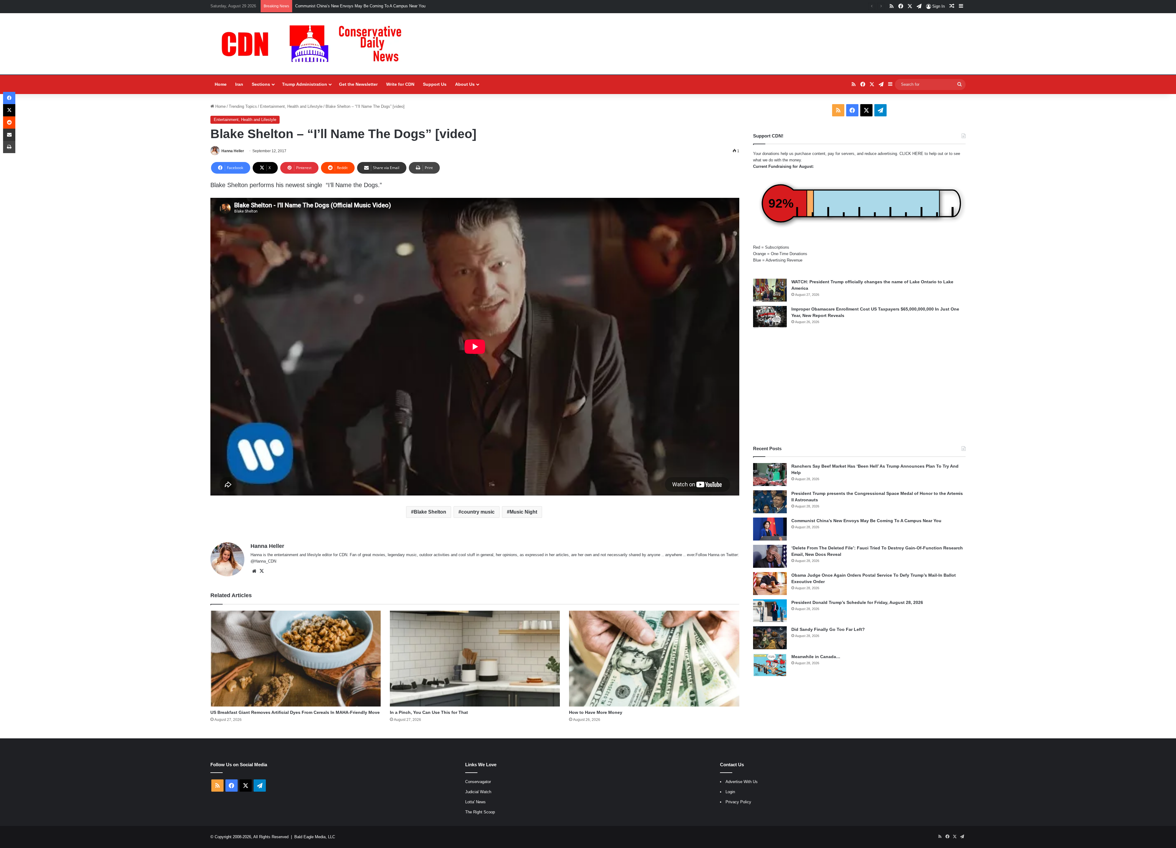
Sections (261, 84)
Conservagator (478, 781)
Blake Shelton (430, 511)
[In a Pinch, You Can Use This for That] (475, 659)
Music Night (523, 511)
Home (221, 84)
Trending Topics (243, 106)
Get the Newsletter (358, 84)
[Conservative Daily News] (314, 43)
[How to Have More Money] (654, 659)
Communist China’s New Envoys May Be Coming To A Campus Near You (866, 520)
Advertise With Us (742, 781)
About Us (465, 84)
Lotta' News (475, 802)
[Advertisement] (859, 387)
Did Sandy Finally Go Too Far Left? (828, 629)
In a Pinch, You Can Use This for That (429, 712)
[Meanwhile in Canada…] (770, 665)
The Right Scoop (480, 812)
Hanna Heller (232, 151)
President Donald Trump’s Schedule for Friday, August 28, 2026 (857, 602)
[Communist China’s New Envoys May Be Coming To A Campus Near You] (770, 529)
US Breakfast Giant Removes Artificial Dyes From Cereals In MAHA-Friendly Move (295, 712)
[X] (261, 571)
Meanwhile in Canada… (815, 656)
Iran (239, 84)
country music (478, 511)
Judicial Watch (478, 792)
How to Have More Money (595, 712)
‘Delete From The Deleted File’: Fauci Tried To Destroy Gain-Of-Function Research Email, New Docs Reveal (391, 6)
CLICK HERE (911, 153)
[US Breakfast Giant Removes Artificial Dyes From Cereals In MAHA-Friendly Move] (295, 659)
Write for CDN (400, 84)
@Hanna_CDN (263, 561)
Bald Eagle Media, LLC (314, 837)
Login (730, 792)
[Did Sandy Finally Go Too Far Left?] (770, 637)
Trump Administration (304, 84)
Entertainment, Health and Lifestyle (291, 106)
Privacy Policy (738, 802)
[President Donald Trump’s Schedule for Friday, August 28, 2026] (770, 610)
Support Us (435, 84)
